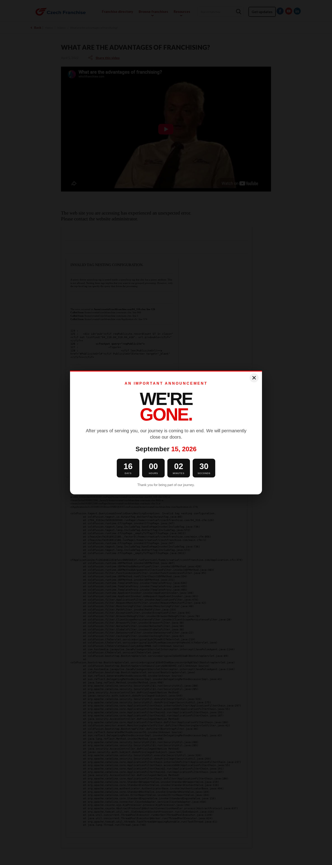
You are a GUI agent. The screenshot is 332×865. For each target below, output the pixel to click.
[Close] (254, 377)
